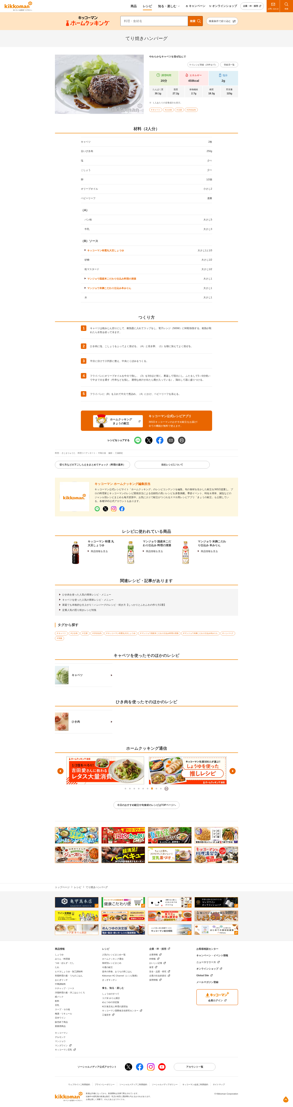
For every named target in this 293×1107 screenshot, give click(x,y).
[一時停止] (166, 789)
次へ (233, 771)
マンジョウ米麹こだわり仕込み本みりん (109, 288)
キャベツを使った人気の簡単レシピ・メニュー (88, 600)
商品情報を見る (99, 551)
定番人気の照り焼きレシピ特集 (79, 610)
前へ (60, 771)
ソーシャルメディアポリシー (165, 1084)
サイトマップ (219, 1084)
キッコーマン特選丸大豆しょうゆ (105, 250)
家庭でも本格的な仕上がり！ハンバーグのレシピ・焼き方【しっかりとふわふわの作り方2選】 (114, 605)
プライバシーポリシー (105, 1084)
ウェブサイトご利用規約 (79, 1084)
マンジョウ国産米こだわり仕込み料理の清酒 (111, 278)
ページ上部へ (285, 1099)
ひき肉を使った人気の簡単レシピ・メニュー (86, 594)
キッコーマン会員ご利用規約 (195, 1084)
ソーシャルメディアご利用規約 (133, 1084)
